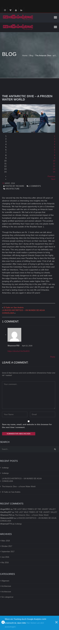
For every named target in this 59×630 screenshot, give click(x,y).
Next (53, 179)
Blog (31, 55)
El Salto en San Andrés (14, 307)
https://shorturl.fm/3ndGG (19, 351)
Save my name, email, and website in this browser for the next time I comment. (27, 425)
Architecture (12, 189)
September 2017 (7, 552)
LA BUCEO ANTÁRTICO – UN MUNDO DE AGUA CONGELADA (22, 480)
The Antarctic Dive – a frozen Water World (27, 97)
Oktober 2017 (6, 546)
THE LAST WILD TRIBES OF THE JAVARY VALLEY (34, 509)
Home (24, 55)
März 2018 (5, 541)
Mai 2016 (5, 563)
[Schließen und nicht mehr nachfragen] (56, 623)
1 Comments (35, 186)
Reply (52, 357)
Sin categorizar (7, 597)
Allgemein (5, 581)
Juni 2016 (5, 557)
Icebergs (5, 468)
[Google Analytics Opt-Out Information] (3, 623)
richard (20, 186)
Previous (51, 176)
